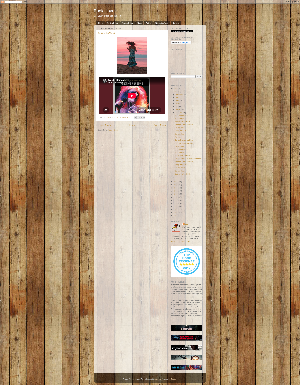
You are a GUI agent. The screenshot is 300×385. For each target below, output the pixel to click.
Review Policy (112, 23)
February (179, 113)
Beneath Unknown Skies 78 (185, 162)
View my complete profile (180, 241)
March (178, 110)
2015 (176, 206)
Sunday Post (179, 118)
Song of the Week (106, 33)
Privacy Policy (127, 23)
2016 (176, 203)
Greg (186, 224)
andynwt (157, 379)
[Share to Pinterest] (144, 117)
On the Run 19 (180, 168)
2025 (176, 88)
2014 (176, 209)
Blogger (173, 379)
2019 (176, 194)
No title (177, 137)
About (139, 23)
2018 (176, 197)
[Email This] (135, 117)
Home (100, 23)
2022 (176, 185)
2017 (176, 200)
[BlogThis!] (137, 117)
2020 (176, 191)
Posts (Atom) (113, 130)
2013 (176, 212)
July (177, 97)
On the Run (179, 128)
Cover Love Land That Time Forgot (188, 158)
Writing (148, 23)
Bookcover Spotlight (182, 122)
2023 (176, 182)
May (177, 103)
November (180, 94)
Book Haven (105, 10)
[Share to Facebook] (142, 117)
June (178, 100)
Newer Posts (104, 125)
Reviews (175, 23)
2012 (176, 215)
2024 (176, 91)
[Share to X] (140, 117)
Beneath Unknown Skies (184, 125)
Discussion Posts (162, 23)
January (179, 178)
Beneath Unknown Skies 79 (185, 143)
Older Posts (160, 125)
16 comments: (125, 117)
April (177, 106)
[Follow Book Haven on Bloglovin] (181, 43)
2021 (176, 188)
